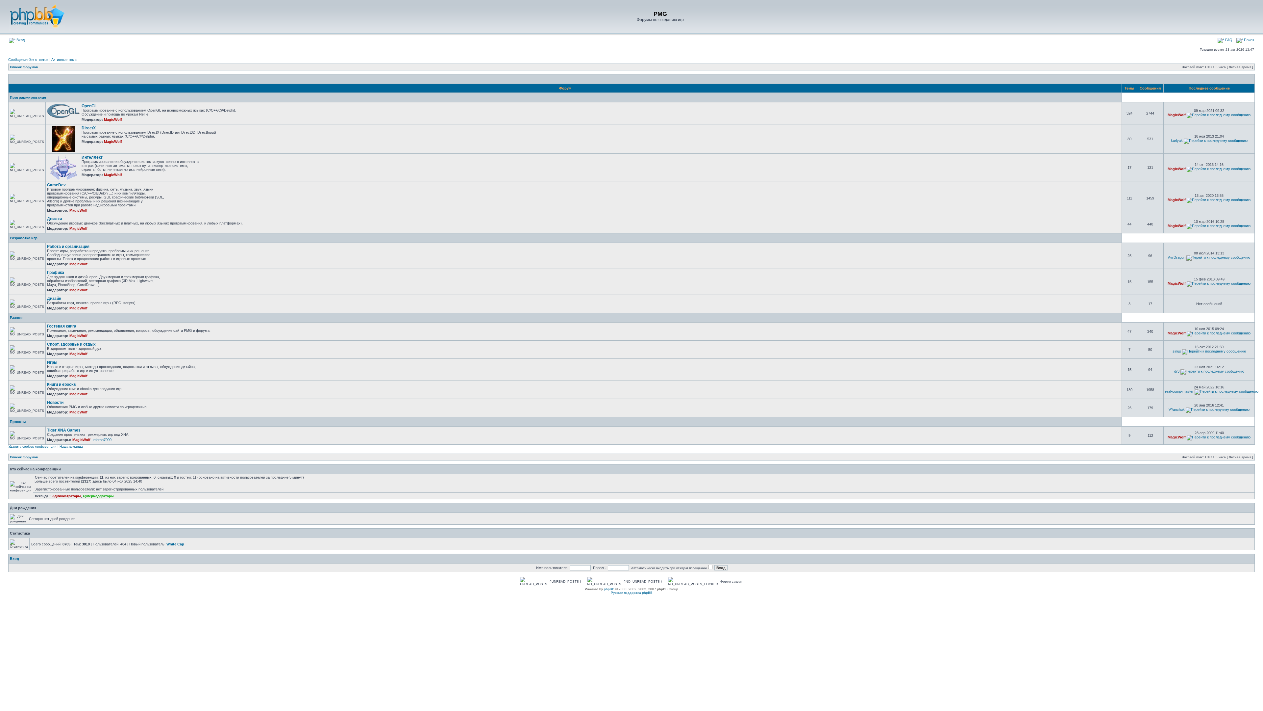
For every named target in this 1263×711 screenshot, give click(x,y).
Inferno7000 (101, 440)
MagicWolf (113, 119)
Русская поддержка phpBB (632, 592)
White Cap (175, 544)
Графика (55, 272)
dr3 (1176, 371)
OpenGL (89, 106)
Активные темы (64, 60)
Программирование (28, 97)
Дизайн (54, 298)
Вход (20, 40)
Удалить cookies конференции (33, 446)
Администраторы (66, 496)
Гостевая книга (61, 326)
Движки (54, 219)
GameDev (56, 185)
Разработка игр (23, 238)
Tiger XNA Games (64, 430)
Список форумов (24, 67)
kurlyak (1177, 141)
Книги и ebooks (61, 384)
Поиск (1248, 40)
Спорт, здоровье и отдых (71, 344)
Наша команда (71, 446)
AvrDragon (1176, 257)
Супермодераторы (98, 496)
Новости (55, 402)
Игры (52, 362)
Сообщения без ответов (28, 60)
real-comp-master (1179, 391)
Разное (16, 318)
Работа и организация (68, 246)
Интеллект (92, 157)
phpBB (609, 589)
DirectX (89, 128)
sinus (1177, 351)
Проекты (18, 422)
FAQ (1228, 40)
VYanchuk (1177, 409)
